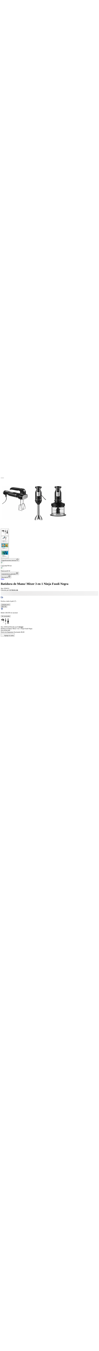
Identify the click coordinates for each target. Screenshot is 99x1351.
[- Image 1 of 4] (5, 532)
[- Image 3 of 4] (5, 547)
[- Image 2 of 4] (5, 539)
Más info (4, 606)
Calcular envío (6, 604)
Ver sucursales (6, 616)
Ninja (2, 579)
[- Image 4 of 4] (5, 554)
